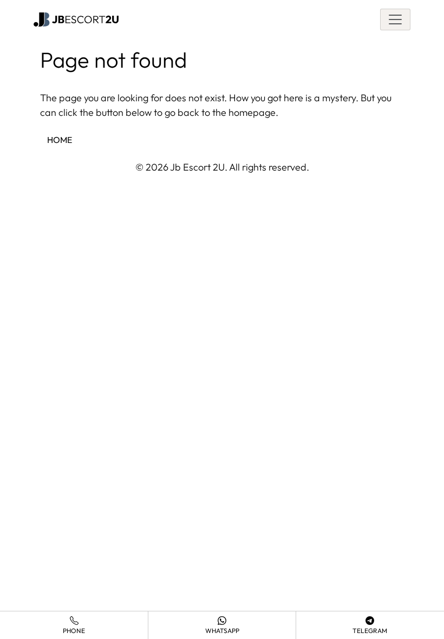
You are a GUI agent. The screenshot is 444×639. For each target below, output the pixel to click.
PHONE (74, 631)
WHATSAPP (222, 631)
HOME (59, 139)
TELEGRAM (369, 631)
